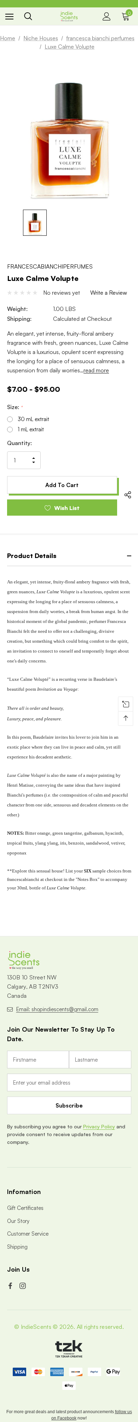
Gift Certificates (25, 1208)
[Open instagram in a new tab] (23, 1285)
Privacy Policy (99, 1126)
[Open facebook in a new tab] (11, 1285)
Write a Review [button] (108, 292)
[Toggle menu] (9, 16)
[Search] (28, 16)
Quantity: (19, 442)
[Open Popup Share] (127, 494)
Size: (14, 406)
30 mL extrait (33, 419)
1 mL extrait (31, 429)
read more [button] (96, 370)
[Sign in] (107, 16)
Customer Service (27, 1233)
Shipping (17, 1246)
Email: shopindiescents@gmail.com (57, 1009)
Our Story (18, 1221)
